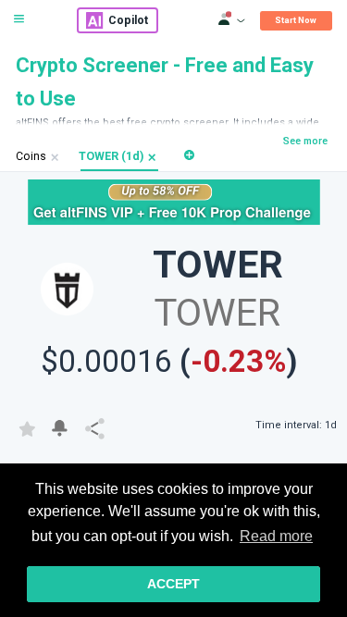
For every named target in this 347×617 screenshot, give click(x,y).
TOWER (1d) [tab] (111, 156)
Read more (276, 536)
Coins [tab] (31, 156)
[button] (152, 157)
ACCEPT (173, 583)
